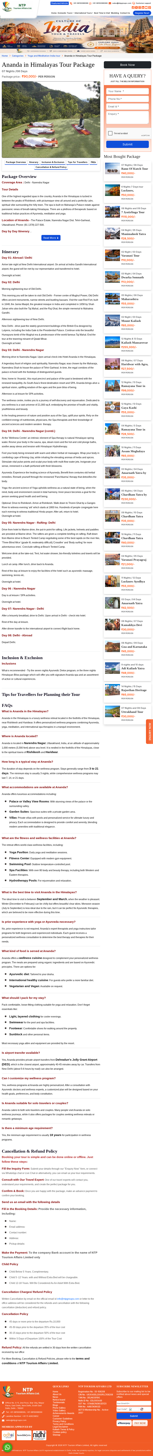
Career (56, 1416)
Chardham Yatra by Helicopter (134, 496)
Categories (17, 55)
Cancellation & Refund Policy (51, 167)
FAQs (93, 162)
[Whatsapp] (7, 1447)
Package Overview (16, 162)
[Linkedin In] (143, 7)
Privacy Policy (59, 1421)
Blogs (55, 1405)
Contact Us (125, 13)
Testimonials (59, 1402)
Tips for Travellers (77, 162)
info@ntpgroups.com (68, 1299)
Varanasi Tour (130, 255)
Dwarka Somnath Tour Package (132, 279)
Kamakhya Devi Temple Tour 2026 (132, 626)
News (55, 1397)
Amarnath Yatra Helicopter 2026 (131, 605)
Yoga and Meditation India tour (44, 55)
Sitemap (56, 1435)
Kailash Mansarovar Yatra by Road (134, 344)
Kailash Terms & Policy (63, 1429)
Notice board (59, 1400)
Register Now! (142, 13)
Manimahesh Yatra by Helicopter (133, 235)
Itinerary (33, 162)
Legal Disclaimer (60, 1427)
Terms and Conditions (63, 1424)
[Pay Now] (140, 1422)
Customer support (143, 3)
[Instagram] (139, 7)
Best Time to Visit (102, 13)
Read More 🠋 (51, 237)
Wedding (115, 13)
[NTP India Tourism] (17, 6)
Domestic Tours (65, 13)
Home (54, 13)
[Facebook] (133, 7)
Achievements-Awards (63, 1413)
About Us (57, 1394)
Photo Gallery (59, 1408)
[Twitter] (136, 7)
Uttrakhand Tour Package (132, 713)
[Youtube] (146, 7)
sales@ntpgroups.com (121, 3)
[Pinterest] (149, 7)
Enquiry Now (149, 731)
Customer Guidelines (62, 1419)
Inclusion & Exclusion (53, 162)
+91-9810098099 (100, 3)
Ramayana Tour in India (133, 387)
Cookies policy (60, 1432)
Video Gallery (59, 1410)
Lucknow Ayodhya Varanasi (133, 583)
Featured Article (59, 3)
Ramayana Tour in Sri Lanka (133, 431)
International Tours (83, 13)
